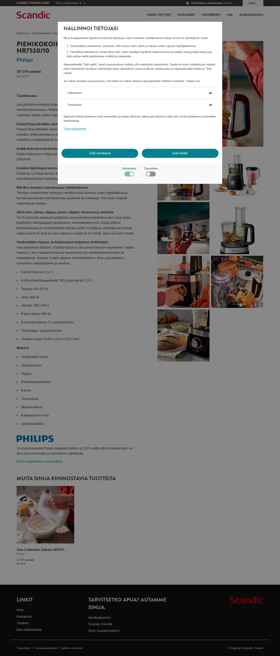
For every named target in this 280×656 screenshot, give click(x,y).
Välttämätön (129, 168)
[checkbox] (151, 174)
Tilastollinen (151, 168)
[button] (140, 93)
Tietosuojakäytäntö (75, 128)
